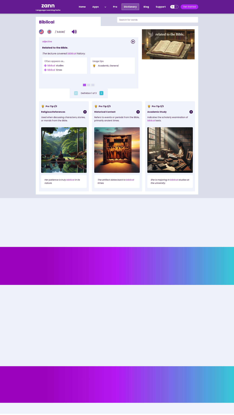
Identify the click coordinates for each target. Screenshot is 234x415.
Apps (95, 6)
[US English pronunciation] (41, 31)
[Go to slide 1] (84, 85)
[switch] (174, 7)
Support (161, 6)
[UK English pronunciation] (49, 31)
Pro (115, 6)
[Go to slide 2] (88, 85)
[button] (74, 32)
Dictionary (130, 6)
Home (82, 6)
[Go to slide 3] (92, 85)
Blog (146, 6)
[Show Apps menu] (105, 7)
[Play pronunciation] (133, 42)
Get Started (189, 6)
